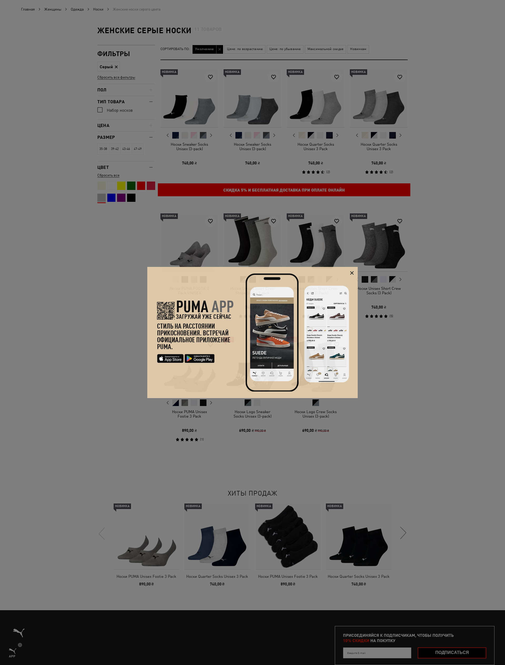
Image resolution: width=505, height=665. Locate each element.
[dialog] (252, 332)
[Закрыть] (352, 273)
